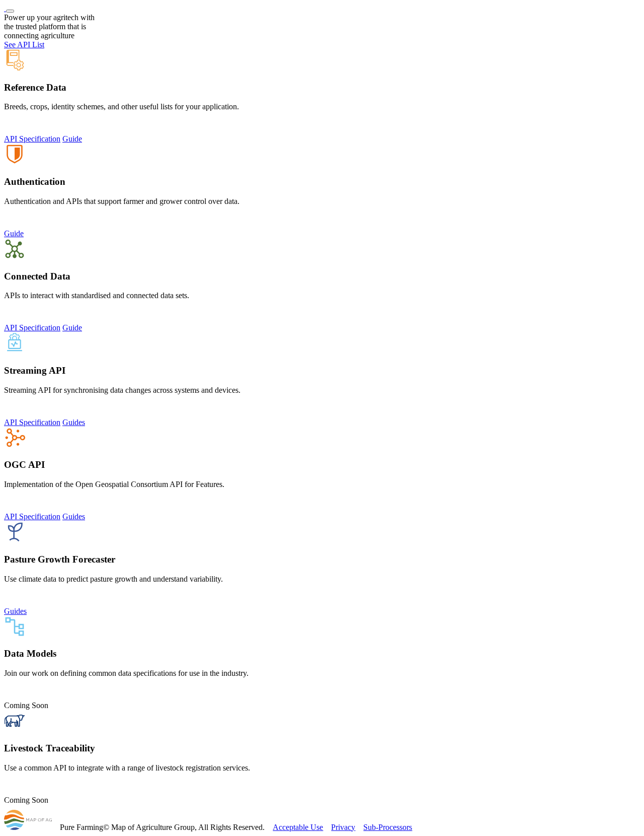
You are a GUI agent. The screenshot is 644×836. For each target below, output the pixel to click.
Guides (73, 422)
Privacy (343, 827)
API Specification (32, 138)
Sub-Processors (387, 827)
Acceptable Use (298, 827)
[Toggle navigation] (10, 11)
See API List (24, 44)
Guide (72, 138)
